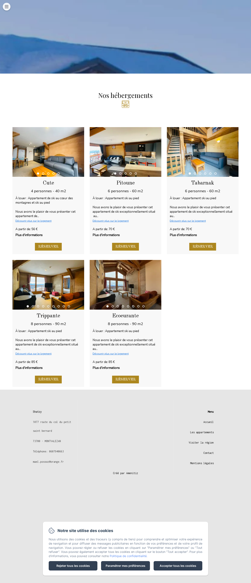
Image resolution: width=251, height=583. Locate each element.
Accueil (208, 421)
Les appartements (202, 432)
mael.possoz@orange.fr (48, 461)
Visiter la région (201, 442)
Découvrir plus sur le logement (33, 221)
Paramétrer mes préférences (125, 566)
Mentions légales (202, 463)
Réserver (48, 246)
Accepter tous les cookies (178, 566)
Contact (208, 452)
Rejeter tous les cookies (73, 566)
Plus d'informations (29, 235)
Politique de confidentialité (128, 556)
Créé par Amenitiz (125, 473)
